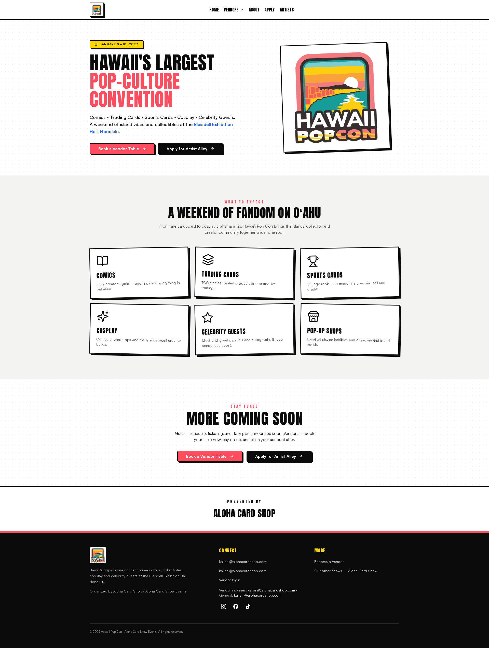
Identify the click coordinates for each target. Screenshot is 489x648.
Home (214, 10)
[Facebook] (235, 606)
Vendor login (229, 580)
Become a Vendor (329, 561)
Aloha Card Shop (244, 513)
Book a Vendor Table (118, 148)
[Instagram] (223, 606)
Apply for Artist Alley (187, 148)
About (254, 10)
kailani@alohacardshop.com (242, 561)
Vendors (231, 10)
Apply (270, 10)
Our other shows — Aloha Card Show (345, 571)
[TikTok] (248, 606)
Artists (287, 10)
